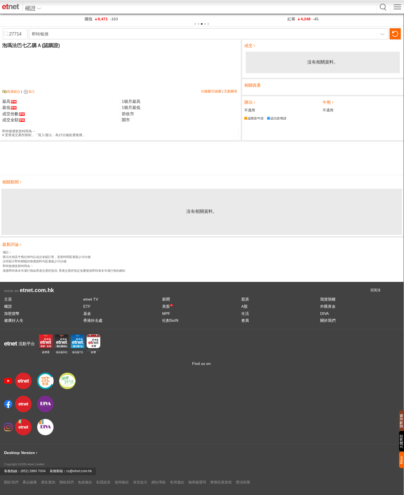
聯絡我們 (66, 482)
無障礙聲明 (197, 482)
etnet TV (90, 299)
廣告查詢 (48, 482)
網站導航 (158, 482)
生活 (245, 313)
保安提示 (140, 482)
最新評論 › (11, 244)
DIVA (324, 313)
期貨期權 (328, 299)
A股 (244, 306)
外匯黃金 (328, 306)
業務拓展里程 (221, 482)
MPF (166, 313)
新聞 (166, 299)
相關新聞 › (11, 182)
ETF (87, 306)
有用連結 (177, 482)
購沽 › (249, 102)
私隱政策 (103, 482)
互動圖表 (230, 91)
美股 (167, 306)
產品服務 (30, 482)
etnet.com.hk (37, 290)
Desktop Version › (20, 452)
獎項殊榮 (243, 482)
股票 (245, 299)
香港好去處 (93, 320)
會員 (245, 320)
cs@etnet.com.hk (79, 471)
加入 (31, 92)
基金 (87, 313)
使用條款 (122, 482)
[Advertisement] (202, 158)
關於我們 (328, 320)
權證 (8, 306)
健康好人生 (13, 320)
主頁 (8, 299)
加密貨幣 (12, 313)
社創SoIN (170, 320)
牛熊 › (328, 102)
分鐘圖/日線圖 (211, 91)
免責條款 (85, 482)
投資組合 (13, 92)
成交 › (249, 45)
